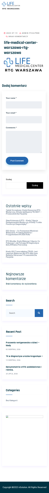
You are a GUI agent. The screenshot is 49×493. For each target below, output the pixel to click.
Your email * (11, 113)
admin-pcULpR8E (30, 33)
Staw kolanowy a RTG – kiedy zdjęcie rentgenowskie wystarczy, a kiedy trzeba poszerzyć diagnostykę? (24, 222)
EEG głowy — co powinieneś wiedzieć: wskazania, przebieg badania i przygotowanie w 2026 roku (22, 232)
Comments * (11, 128)
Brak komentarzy (18, 36)
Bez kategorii (12, 400)
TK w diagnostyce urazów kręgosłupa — (24, 356)
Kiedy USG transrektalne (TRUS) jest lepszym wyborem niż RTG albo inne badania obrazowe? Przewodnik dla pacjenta (22, 254)
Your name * (11, 98)
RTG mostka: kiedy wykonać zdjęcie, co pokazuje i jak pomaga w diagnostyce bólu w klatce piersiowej (23, 243)
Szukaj (9, 179)
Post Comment (17, 161)
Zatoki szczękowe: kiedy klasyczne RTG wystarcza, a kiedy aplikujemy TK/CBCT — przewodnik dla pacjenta (24, 212)
